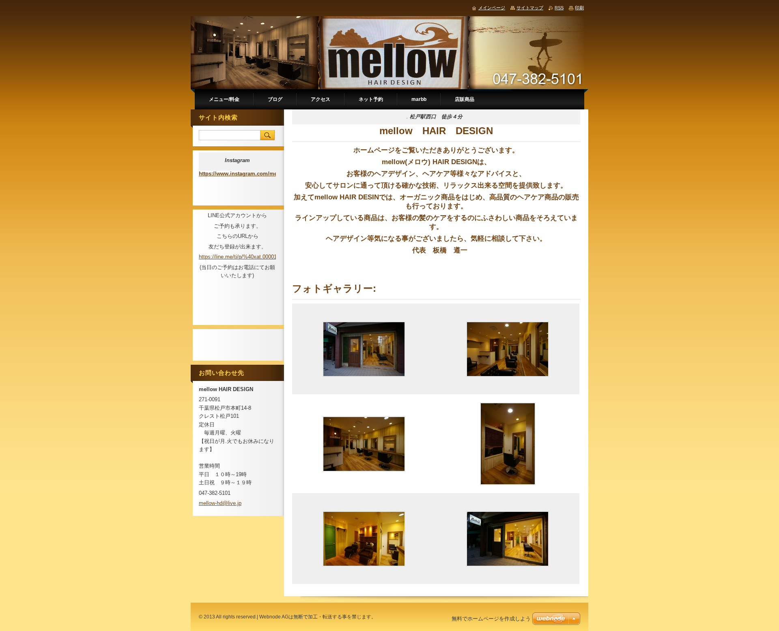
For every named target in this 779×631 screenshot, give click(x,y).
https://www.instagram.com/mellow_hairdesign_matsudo (270, 174)
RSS (559, 7)
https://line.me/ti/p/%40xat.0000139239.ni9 (249, 257)
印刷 (579, 7)
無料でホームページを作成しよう (491, 619)
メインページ (491, 7)
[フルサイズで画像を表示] (364, 349)
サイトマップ (529, 7)
